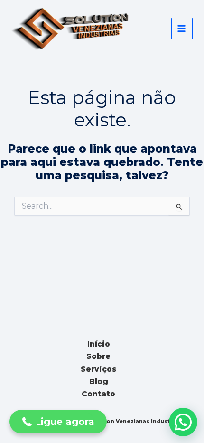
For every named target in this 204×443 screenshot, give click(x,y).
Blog (98, 381)
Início (98, 343)
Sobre (98, 356)
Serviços (98, 369)
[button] (183, 422)
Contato (98, 393)
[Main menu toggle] (182, 28)
